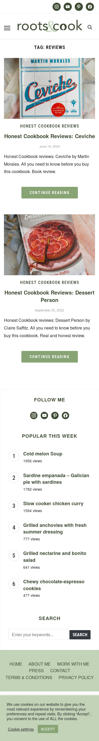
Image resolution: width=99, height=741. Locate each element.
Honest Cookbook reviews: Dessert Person (49, 296)
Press (36, 670)
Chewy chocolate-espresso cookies (53, 585)
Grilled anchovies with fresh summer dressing (55, 528)
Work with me (73, 664)
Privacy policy (76, 677)
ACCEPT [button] (48, 728)
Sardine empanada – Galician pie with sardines (56, 479)
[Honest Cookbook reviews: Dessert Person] (49, 218)
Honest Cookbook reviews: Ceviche (49, 136)
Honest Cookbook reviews (49, 126)
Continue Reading (50, 193)
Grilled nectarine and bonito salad (54, 556)
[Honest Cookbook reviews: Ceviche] (49, 61)
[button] (7, 28)
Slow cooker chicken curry (53, 503)
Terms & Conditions (29, 677)
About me (40, 664)
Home (16, 664)
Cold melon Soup (42, 453)
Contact (60, 670)
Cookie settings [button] (21, 729)
